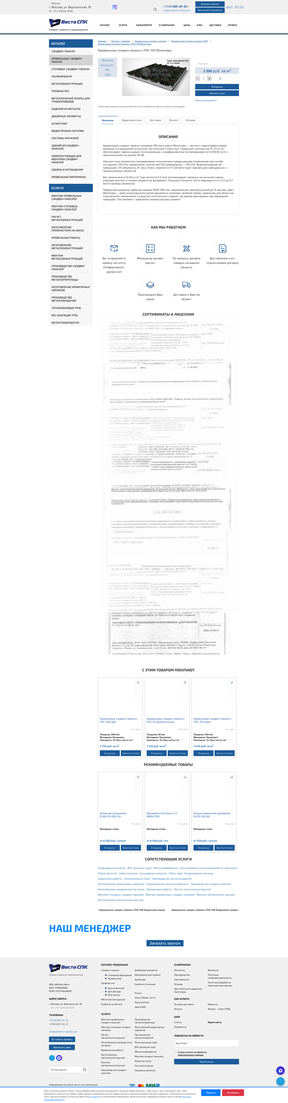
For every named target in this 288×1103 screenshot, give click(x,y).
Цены (187, 25)
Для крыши (114, 994)
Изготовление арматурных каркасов (71, 288)
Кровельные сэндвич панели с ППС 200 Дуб (119, 720)
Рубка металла (107, 873)
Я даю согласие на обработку (192, 1053)
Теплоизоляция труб (66, 307)
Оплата (232, 25)
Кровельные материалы (69, 176)
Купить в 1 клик (131, 753)
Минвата (107, 60)
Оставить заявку (62, 1039)
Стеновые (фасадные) (120, 975)
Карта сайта (215, 1022)
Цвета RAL (140, 1006)
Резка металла (143, 1061)
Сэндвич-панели (63, 51)
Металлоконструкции (67, 83)
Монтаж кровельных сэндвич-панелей (67, 197)
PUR (107, 74)
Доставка (215, 25)
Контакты (179, 970)
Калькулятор (144, 25)
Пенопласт (107, 65)
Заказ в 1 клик (217, 93)
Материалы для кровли (147, 974)
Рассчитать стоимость (210, 10)
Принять (211, 1092)
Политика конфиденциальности (220, 976)
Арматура (140, 979)
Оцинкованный (116, 988)
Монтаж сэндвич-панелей (149, 1056)
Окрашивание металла (198, 873)
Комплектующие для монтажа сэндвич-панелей (67, 159)
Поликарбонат (62, 76)
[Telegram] (280, 1081)
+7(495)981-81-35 (58, 1020)
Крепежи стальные (145, 984)
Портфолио (180, 1026)
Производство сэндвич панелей (68, 267)
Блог (200, 25)
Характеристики (132, 120)
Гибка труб (175, 873)
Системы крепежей (65, 138)
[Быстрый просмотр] (228, 78)
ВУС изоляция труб (65, 315)
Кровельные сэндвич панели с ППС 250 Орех (213, 720)
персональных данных (191, 1054)
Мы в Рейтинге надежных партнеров (188, 990)
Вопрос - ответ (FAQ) (219, 1008)
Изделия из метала (111, 1004)
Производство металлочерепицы (65, 278)
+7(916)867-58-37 (58, 1024)
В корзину (217, 86)
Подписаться (207, 1061)
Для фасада (114, 991)
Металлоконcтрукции (113, 999)
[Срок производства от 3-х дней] (156, 76)
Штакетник (59, 123)
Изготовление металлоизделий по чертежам (208, 867)
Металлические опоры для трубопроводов (71, 100)
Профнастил (60, 91)
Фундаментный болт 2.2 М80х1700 (162, 815)
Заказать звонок (210, 3)
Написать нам (62, 1047)
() (230, 7)
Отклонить (233, 1092)
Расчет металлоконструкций (67, 218)
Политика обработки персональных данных (220, 984)
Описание (108, 120)
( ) (242, 7)
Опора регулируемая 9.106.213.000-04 (113, 815)
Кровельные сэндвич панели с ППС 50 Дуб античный (166, 720)
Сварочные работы (110, 878)
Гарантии (213, 1004)
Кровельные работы (66, 237)
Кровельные (114, 978)
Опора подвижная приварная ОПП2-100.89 (212, 815)
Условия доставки (184, 1004)
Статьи (178, 1022)
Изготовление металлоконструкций (67, 246)
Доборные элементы (66, 116)
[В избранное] (236, 78)
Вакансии (213, 970)
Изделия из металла (66, 108)
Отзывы (190, 120)
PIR (107, 69)
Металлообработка (65, 322)
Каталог (105, 25)
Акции (138, 992)
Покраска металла (145, 1070)
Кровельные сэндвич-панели (67, 60)
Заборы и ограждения (67, 169)
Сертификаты (181, 979)
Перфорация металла (111, 867)
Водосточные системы (68, 130)
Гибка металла (128, 873)
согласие (94, 1096)
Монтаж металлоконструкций (67, 257)
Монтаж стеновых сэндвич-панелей (65, 208)
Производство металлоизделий (64, 299)
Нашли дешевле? (206, 100)
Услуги (123, 25)
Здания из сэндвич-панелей (66, 147)
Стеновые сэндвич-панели (70, 69)
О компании (167, 25)
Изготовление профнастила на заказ (68, 229)
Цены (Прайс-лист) (145, 997)
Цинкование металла (153, 873)
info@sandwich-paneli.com (176, 10)
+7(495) (176, 6)
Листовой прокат (144, 1065)
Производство (182, 974)
